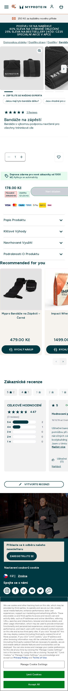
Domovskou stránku (15, 42)
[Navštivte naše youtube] (32, 590)
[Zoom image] (39, 50)
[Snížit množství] (9, 157)
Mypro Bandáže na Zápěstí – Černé (21, 315)
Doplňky (52, 42)
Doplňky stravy (37, 42)
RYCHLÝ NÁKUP (23, 349)
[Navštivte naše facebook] (15, 590)
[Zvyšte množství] (21, 157)
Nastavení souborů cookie (21, 567)
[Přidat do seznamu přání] (58, 157)
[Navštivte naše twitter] (40, 590)
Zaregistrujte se (22, 556)
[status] (15, 157)
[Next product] (63, 361)
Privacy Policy (21, 657)
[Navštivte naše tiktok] (23, 590)
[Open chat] (48, 590)
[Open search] (14, 7)
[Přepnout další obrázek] (64, 69)
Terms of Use (40, 657)
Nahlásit (56, 466)
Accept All (34, 684)
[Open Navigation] (6, 7)
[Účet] (52, 7)
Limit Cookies (34, 674)
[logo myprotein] (33, 7)
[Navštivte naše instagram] (6, 590)
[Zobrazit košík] (61, 7)
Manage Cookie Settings (34, 664)
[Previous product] (56, 361)
